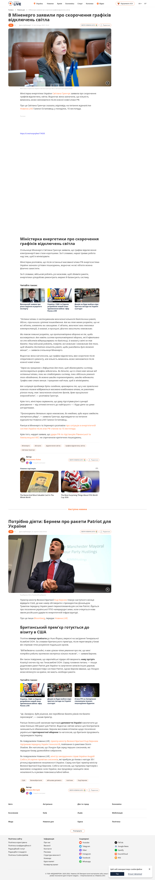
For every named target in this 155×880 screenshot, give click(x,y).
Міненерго (26, 446)
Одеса (80, 821)
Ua (139, 4)
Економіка (69, 3)
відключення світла (53, 446)
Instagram (87, 854)
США (23, 780)
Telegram (86, 846)
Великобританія (36, 780)
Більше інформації (135, 874)
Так (117, 874)
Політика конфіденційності (19, 845)
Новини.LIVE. (61, 618)
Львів (80, 813)
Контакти (48, 849)
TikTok (120, 842)
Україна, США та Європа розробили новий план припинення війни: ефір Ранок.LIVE (58, 307)
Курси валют (49, 861)
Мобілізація (117, 813)
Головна (10, 10)
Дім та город (83, 804)
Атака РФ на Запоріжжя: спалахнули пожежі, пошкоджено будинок (85, 701)
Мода (10, 821)
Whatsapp (87, 861)
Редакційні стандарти (17, 852)
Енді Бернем (60, 599)
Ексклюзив (13, 813)
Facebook (86, 858)
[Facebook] (30, 463)
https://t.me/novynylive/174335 (32, 133)
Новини (50, 3)
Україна (39, 3)
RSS (119, 858)
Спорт (80, 3)
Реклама (47, 852)
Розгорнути (77, 831)
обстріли (38, 446)
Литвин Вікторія (33, 790)
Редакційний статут (16, 849)
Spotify (121, 850)
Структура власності (52, 855)
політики (69, 780)
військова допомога (54, 780)
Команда (47, 858)
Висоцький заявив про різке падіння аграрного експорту (31, 306)
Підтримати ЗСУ (127, 4)
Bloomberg (39, 618)
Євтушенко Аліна (33, 459)
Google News (123, 846)
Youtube (86, 842)
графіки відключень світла (75, 446)
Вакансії (47, 845)
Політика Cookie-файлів (18, 855)
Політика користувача (17, 842)
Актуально (47, 804)
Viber (85, 850)
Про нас (47, 842)
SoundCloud (123, 854)
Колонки (89, 3)
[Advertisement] (58, 122)
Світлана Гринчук (61, 93)
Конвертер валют (51, 864)
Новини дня (21, 10)
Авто (10, 804)
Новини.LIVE (26, 108)
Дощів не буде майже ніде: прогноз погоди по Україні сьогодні (87, 306)
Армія (59, 3)
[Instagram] (27, 463)
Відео (101, 3)
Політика (116, 821)
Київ (45, 813)
